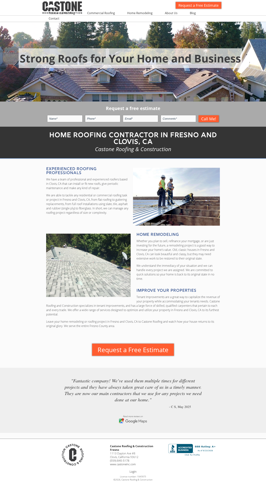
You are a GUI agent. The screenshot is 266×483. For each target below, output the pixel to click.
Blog (193, 13)
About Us (171, 13)
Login (133, 472)
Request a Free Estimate (198, 5)
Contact (54, 18)
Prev (47, 391)
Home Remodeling (140, 13)
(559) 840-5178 (119, 460)
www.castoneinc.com (123, 464)
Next (219, 391)
